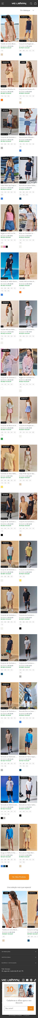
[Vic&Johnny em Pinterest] (31, 980)
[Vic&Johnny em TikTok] (35, 980)
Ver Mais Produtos (19, 877)
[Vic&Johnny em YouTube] (27, 980)
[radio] (2, 50)
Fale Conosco (12, 970)
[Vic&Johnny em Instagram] (23, 980)
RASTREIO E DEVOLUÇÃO (9, 963)
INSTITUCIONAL (6, 957)
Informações (6, 951)
